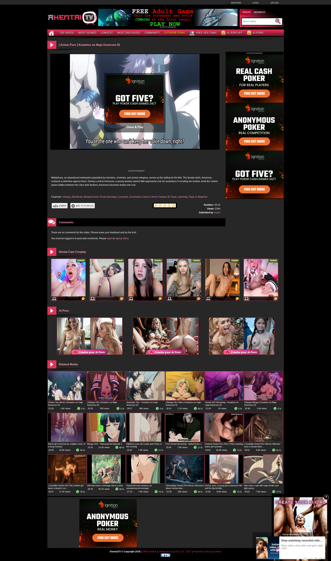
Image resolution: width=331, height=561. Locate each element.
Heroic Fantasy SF (160, 196)
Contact (217, 551)
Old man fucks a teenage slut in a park (105, 485)
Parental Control (202, 551)
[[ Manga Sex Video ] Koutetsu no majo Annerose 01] (185, 399)
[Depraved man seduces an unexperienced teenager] (145, 482)
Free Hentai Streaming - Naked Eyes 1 (184, 444)
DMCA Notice (149, 551)
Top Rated (67, 32)
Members (259, 12)
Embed (62, 206)
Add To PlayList (85, 206)
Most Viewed (87, 32)
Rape (174, 196)
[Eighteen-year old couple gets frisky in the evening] (145, 441)
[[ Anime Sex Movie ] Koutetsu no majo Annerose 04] (67, 399)
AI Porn (258, 32)
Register (236, 3)
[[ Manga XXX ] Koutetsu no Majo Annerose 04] (106, 399)
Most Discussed (128, 32)
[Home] (52, 33)
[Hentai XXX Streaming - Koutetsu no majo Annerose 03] (224, 399)
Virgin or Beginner (197, 196)
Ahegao (67, 196)
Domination (135, 196)
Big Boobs (77, 196)
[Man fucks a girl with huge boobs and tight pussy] (263, 482)
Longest (107, 32)
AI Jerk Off (235, 32)
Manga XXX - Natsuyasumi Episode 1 (104, 444)
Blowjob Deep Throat (95, 196)
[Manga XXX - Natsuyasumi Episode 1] (106, 441)
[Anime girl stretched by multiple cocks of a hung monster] (67, 441)
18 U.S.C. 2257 (183, 551)
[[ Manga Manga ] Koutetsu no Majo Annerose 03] (263, 399)
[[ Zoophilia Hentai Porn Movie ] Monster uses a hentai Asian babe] (263, 441)
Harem (146, 196)
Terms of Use (166, 551)
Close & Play (134, 127)
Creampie (123, 196)
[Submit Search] (278, 21)
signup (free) (122, 238)
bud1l (217, 212)
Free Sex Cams (206, 32)
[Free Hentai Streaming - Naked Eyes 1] (185, 441)
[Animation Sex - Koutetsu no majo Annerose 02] (145, 399)
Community (152, 32)
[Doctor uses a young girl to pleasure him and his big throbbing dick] (224, 482)
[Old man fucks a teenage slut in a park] (106, 482)
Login (255, 3)
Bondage (112, 196)
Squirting (182, 196)
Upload (275, 3)
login (109, 238)
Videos (246, 12)
